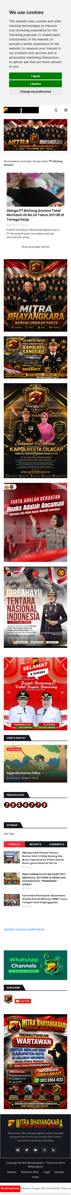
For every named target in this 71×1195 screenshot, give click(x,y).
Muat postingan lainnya (35, 246)
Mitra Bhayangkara (32, 1162)
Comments (56, 844)
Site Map (9, 833)
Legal (47, 1171)
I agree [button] (35, 76)
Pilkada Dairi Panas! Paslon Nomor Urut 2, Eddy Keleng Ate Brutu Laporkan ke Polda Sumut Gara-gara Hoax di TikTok (43, 858)
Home (35, 1176)
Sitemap (59, 1171)
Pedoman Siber (30, 1171)
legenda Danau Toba (23, 773)
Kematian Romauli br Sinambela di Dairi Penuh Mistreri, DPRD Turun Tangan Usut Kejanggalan (44, 899)
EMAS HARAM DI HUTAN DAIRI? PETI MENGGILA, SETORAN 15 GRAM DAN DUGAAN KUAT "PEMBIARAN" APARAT (44, 879)
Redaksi (11, 1171)
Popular (14, 844)
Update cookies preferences (24, 929)
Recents (35, 844)
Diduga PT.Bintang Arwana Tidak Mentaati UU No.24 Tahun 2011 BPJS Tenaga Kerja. (35, 215)
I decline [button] (35, 83)
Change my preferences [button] (35, 91)
